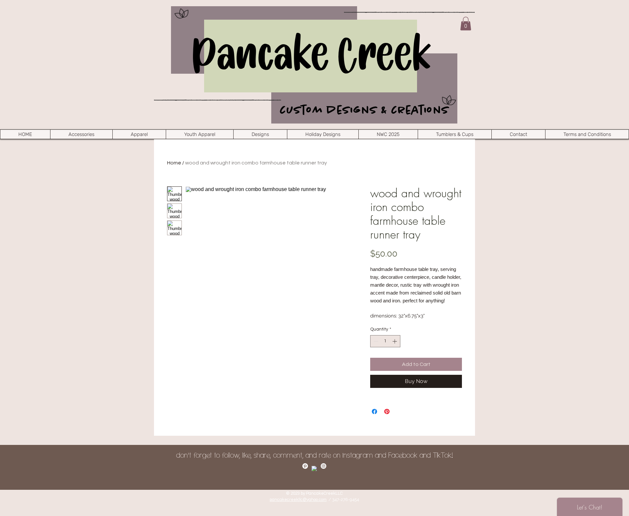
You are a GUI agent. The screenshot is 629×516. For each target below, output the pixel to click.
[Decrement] (375, 341)
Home (174, 162)
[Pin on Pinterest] (387, 411)
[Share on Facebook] (374, 411)
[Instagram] (323, 466)
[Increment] (395, 341)
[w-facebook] (314, 468)
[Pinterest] (305, 466)
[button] (465, 23)
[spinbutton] (385, 341)
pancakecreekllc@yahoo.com (298, 499)
